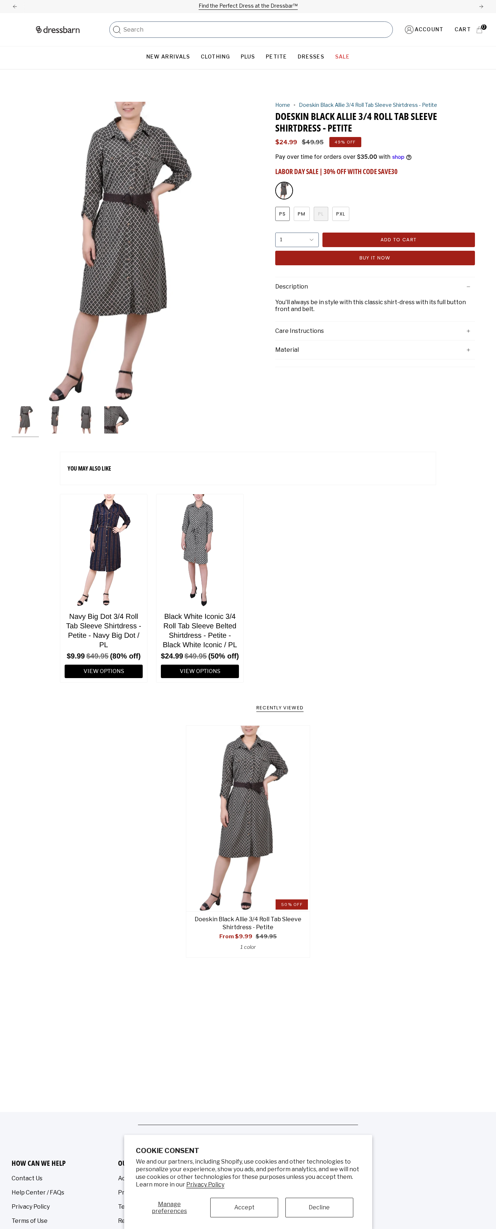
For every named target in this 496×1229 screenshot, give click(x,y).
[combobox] (256, 29)
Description (291, 286)
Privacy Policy (205, 1184)
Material (287, 349)
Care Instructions (299, 330)
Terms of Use (30, 1220)
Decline (319, 1207)
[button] (168, 57)
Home (282, 105)
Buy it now (375, 257)
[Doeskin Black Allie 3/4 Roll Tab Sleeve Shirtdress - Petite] (248, 818)
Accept (244, 1207)
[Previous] (15, 6)
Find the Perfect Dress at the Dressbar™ (248, 6)
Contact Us (27, 1178)
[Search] (116, 30)
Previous (11, 252)
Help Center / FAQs (38, 1192)
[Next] (481, 6)
